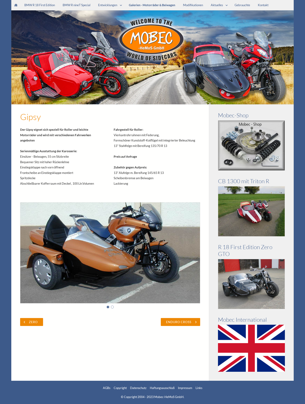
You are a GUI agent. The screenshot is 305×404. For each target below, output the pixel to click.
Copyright (120, 388)
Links (199, 388)
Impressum (185, 388)
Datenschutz (138, 388)
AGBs (106, 388)
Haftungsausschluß (162, 388)
